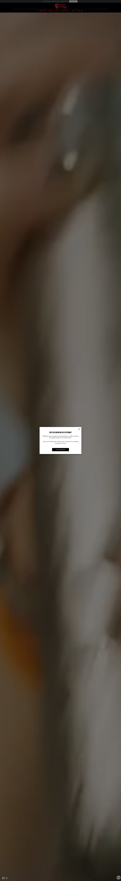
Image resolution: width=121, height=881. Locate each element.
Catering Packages (60, 449)
